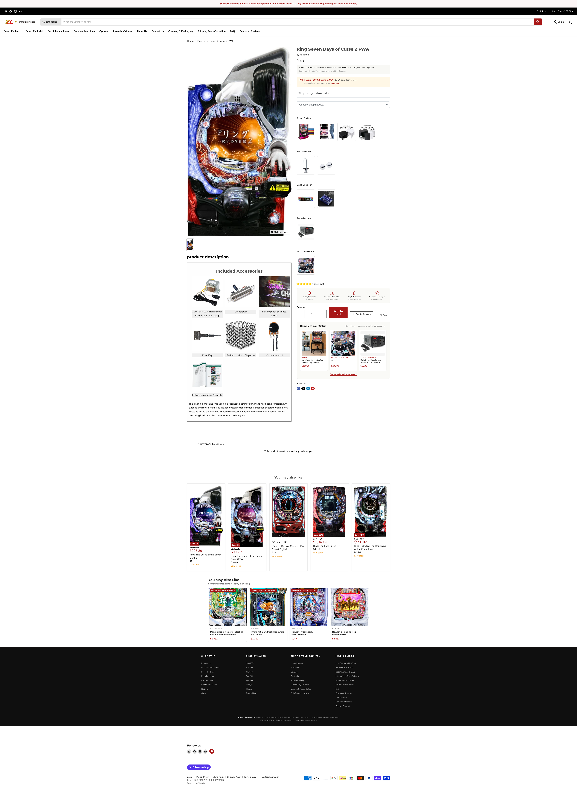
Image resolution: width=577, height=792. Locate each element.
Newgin (249, 672)
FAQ (232, 31)
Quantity (301, 307)
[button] (304, 284)
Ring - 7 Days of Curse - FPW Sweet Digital (288, 547)
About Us (142, 31)
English (540, 11)
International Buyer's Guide (347, 676)
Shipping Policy (297, 680)
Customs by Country (300, 684)
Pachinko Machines (58, 31)
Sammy (249, 667)
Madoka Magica (208, 676)
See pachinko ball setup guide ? (343, 374)
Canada (294, 672)
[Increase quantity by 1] (323, 314)
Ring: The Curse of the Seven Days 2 (205, 556)
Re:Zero (204, 689)
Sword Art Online (209, 684)
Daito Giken (251, 693)
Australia (295, 676)
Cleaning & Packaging (180, 31)
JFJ (191, 561)
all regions (335, 83)
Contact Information (270, 777)
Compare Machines (344, 701)
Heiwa (249, 689)
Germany (295, 667)
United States (561, 11)
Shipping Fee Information (211, 31)
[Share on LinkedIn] (308, 388)
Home (190, 41)
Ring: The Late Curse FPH (327, 546)
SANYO (249, 676)
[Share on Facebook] (298, 388)
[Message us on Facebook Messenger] (211, 751)
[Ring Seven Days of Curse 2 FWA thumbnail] (190, 245)
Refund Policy (218, 777)
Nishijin (249, 684)
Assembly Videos (122, 31)
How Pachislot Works (345, 684)
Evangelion (206, 663)
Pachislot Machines (84, 31)
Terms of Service (251, 777)
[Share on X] (303, 388)
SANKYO (250, 663)
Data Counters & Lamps (346, 672)
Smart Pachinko (12, 31)
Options (103, 31)
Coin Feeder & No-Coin (346, 663)
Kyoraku (249, 680)
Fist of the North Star (210, 667)
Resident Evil (207, 680)
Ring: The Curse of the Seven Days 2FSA (247, 557)
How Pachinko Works (345, 680)
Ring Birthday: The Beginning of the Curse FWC (370, 547)
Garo (203, 693)
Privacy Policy (202, 777)
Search (190, 777)
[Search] (538, 21)
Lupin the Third (208, 672)
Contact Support (343, 706)
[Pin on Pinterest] (313, 388)
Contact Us (158, 31)
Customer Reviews (250, 31)
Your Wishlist (341, 697)
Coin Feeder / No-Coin (300, 693)
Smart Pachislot (34, 31)
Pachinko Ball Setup (344, 667)
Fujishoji (304, 54)
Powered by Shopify (196, 783)
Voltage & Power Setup (301, 689)
